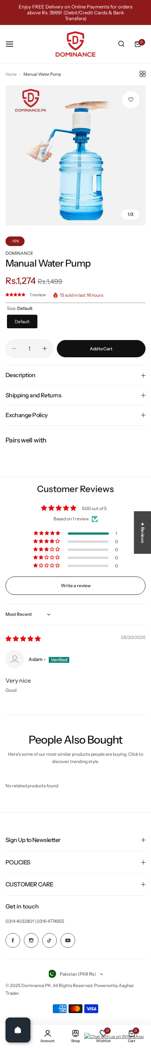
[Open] (17, 1030)
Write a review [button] (76, 585)
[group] (75, 155)
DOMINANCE (19, 253)
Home (10, 74)
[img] (23, 639)
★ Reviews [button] (143, 532)
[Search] (121, 44)
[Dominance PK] (75, 44)
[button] (15, 294)
